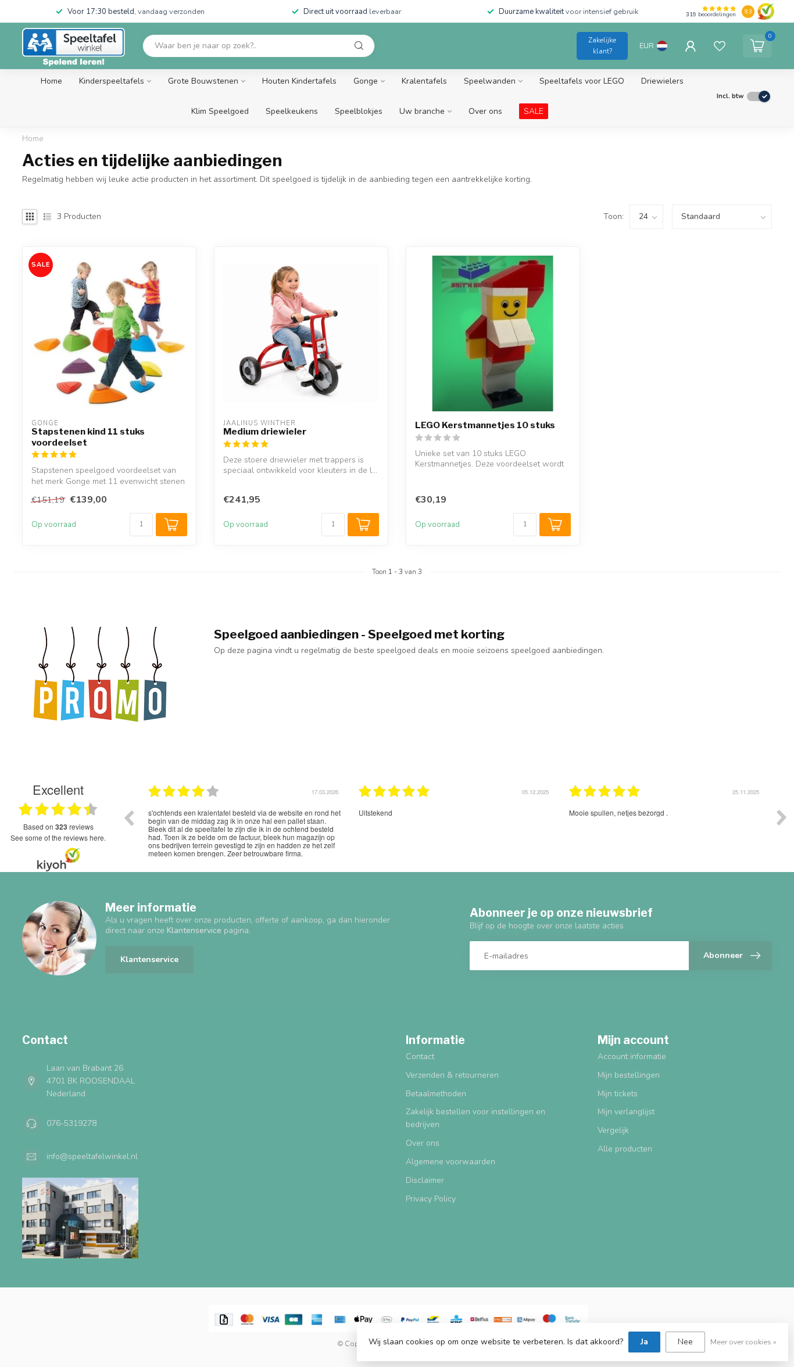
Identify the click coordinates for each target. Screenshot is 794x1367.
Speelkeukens (292, 111)
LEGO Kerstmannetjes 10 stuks (485, 425)
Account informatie (632, 1056)
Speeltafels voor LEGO (581, 81)
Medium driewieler (264, 431)
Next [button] (782, 817)
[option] (197, 826)
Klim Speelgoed (220, 111)
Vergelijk (613, 1130)
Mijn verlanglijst (626, 1111)
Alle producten (625, 1148)
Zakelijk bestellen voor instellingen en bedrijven (475, 1118)
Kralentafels (424, 81)
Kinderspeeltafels (111, 81)
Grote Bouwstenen (203, 81)
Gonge (365, 81)
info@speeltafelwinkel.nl (92, 1156)
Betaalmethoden (436, 1093)
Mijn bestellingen (629, 1075)
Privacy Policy (431, 1198)
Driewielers (662, 81)
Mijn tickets (618, 1093)
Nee (685, 1341)
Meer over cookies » (743, 1342)
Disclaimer (425, 1180)
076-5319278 (71, 1123)
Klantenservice (149, 959)
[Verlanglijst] (719, 46)
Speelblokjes (358, 111)
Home (51, 81)
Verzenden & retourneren (452, 1075)
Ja (644, 1341)
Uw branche (422, 111)
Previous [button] (128, 817)
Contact (420, 1056)
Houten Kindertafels (299, 81)
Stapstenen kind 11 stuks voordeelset (88, 436)
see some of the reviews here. (58, 837)
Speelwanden (490, 81)
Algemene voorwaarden (450, 1161)
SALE (533, 111)
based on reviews (58, 826)
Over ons (485, 111)
